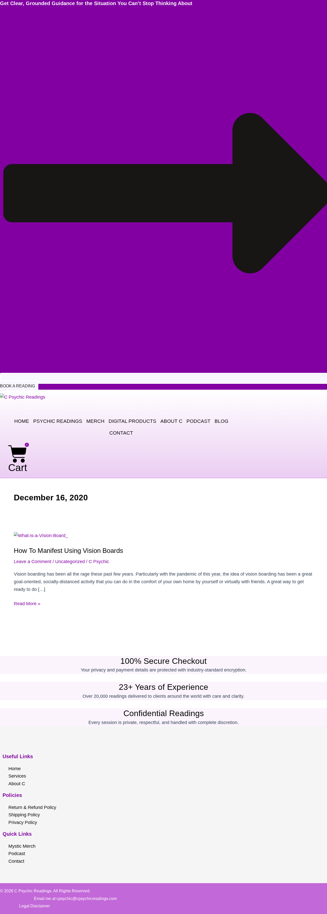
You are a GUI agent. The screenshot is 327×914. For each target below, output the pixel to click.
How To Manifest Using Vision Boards (68, 550)
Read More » (27, 603)
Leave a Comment (32, 561)
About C (171, 421)
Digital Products (132, 421)
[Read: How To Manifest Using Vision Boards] (41, 535)
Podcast (198, 421)
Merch (95, 421)
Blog (221, 421)
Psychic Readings (57, 421)
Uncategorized (70, 561)
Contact (121, 433)
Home (21, 421)
